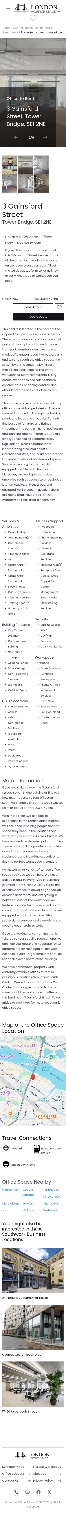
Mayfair (28, 1203)
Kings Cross (51, 1197)
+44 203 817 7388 (45, 299)
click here (23, 1002)
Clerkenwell (10, 1190)
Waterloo (50, 1210)
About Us (39, 1474)
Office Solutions (13, 1474)
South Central (44, 28)
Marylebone (11, 1203)
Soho (5, 1210)
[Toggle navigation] (8, 8)
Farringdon (51, 1190)
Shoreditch (51, 1203)
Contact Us (10, 1480)
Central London (23, 28)
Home (7, 28)
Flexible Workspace (47, 1467)
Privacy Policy (43, 1480)
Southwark (11, 32)
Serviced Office (13, 1467)
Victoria (28, 1210)
